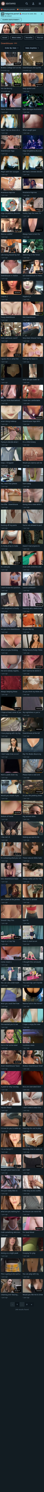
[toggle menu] (26, 3)
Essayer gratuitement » (11, 20)
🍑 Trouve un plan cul (23, 9)
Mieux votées (16, 38)
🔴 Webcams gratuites (8, 9)
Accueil (4, 38)
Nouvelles (29, 38)
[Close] (42, 14)
